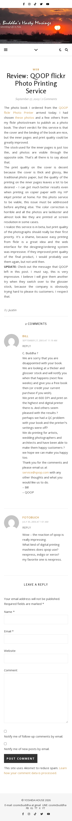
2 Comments (49, 99)
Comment (10, 670)
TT (36, 808)
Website (10, 651)
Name (9, 612)
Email (9, 631)
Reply (26, 346)
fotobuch (30, 517)
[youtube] (47, 4)
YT (43, 808)
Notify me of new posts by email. (26, 749)
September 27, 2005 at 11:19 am (39, 340)
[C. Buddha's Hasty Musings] (36, 26)
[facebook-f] (24, 4)
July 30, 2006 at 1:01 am (35, 521)
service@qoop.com (35, 472)
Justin (12, 310)
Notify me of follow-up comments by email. (33, 736)
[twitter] (41, 4)
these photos (24, 117)
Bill (25, 336)
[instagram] (29, 4)
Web (36, 69)
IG (31, 808)
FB (27, 808)
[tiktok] (35, 4)
